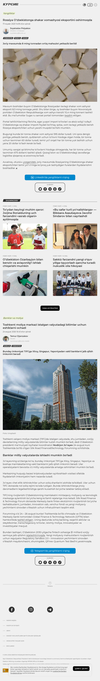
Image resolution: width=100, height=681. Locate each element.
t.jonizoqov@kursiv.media (19, 341)
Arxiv (8, 631)
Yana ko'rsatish (50, 308)
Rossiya (17, 38)
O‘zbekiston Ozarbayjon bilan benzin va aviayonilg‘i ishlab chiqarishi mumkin (23, 263)
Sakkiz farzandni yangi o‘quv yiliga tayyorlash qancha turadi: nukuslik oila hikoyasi (74, 263)
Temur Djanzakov (19, 336)
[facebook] (12, 610)
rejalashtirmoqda (35, 535)
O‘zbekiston (8, 38)
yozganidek (29, 162)
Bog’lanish (10, 646)
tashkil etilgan (25, 520)
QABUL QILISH (81, 668)
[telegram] (50, 610)
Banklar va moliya (13, 318)
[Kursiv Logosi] (10, 4)
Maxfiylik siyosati (12, 625)
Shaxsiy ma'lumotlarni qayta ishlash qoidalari (23, 636)
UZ (90, 5)
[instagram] (31, 610)
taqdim (69, 115)
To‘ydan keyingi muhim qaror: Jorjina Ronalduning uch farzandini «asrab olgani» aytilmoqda (23, 214)
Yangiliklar (9, 13)
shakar (25, 38)
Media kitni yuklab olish (15, 641)
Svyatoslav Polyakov (20, 28)
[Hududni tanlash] (84, 4)
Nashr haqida (11, 620)
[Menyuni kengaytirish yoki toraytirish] (95, 4)
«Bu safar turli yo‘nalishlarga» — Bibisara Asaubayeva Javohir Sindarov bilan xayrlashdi (74, 213)
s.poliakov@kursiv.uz (17, 33)
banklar (7, 346)
